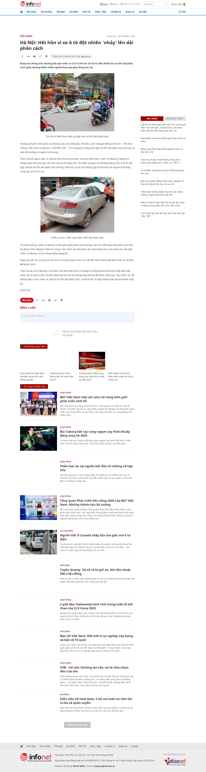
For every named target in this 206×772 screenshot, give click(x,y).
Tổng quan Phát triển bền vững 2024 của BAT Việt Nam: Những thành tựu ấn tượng (97, 503)
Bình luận (26, 300)
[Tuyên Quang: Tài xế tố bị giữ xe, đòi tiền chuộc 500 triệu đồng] (38, 576)
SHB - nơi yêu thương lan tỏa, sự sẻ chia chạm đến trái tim (94, 669)
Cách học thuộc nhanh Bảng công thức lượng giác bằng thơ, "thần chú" (160, 161)
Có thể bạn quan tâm (34, 346)
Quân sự (129, 11)
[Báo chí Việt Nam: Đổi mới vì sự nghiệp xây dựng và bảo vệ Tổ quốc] (38, 643)
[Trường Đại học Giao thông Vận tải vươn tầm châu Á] (62, 360)
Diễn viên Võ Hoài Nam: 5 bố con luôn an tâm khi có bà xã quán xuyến (96, 701)
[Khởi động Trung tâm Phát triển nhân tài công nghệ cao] (121, 360)
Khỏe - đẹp (100, 11)
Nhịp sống (65, 392)
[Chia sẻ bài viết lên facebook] (22, 56)
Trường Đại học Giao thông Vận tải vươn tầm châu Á (61, 376)
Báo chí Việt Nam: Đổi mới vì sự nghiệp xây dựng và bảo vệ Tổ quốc (96, 638)
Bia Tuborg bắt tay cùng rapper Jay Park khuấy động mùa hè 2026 (95, 434)
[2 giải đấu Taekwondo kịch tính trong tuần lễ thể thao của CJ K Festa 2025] (38, 611)
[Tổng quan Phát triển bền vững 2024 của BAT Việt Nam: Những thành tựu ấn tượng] (38, 507)
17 (178, 162)
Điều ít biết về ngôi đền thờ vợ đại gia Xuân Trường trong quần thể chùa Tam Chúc (163, 204)
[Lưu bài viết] (46, 56)
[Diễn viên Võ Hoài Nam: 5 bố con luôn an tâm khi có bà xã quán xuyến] (38, 706)
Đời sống (31, 11)
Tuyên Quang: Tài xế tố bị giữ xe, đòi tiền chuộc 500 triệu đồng (95, 572)
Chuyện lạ (116, 11)
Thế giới (61, 11)
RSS (184, 11)
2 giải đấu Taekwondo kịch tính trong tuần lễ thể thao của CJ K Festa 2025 (96, 606)
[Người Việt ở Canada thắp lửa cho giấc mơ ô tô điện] (38, 542)
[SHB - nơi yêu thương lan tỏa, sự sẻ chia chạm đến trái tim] (38, 674)
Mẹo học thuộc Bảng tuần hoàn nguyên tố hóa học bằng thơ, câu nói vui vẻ (162, 182)
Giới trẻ (86, 11)
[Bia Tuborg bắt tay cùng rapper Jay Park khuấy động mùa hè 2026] (38, 438)
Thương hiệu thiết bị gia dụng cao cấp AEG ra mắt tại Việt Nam (92, 376)
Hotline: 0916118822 (132, 4)
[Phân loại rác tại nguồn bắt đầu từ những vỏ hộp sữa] (38, 473)
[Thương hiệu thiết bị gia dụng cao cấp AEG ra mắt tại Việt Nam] (92, 360)
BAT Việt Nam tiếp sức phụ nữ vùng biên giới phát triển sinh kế (93, 399)
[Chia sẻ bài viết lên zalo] (28, 56)
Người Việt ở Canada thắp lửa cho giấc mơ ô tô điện (95, 537)
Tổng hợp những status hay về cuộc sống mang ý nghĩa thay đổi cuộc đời (162, 193)
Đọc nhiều (152, 118)
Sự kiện (143, 11)
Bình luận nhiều (174, 118)
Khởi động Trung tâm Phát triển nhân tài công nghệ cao (120, 376)
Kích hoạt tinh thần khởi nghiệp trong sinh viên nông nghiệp (32, 376)
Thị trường (46, 11)
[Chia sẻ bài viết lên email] (34, 56)
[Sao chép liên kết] (40, 56)
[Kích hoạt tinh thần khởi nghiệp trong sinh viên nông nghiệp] (33, 360)
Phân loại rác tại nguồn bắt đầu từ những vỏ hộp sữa (96, 468)
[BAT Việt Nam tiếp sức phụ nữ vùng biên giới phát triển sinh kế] (38, 404)
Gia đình (74, 11)
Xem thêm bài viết (77, 724)
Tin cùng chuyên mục (35, 386)
